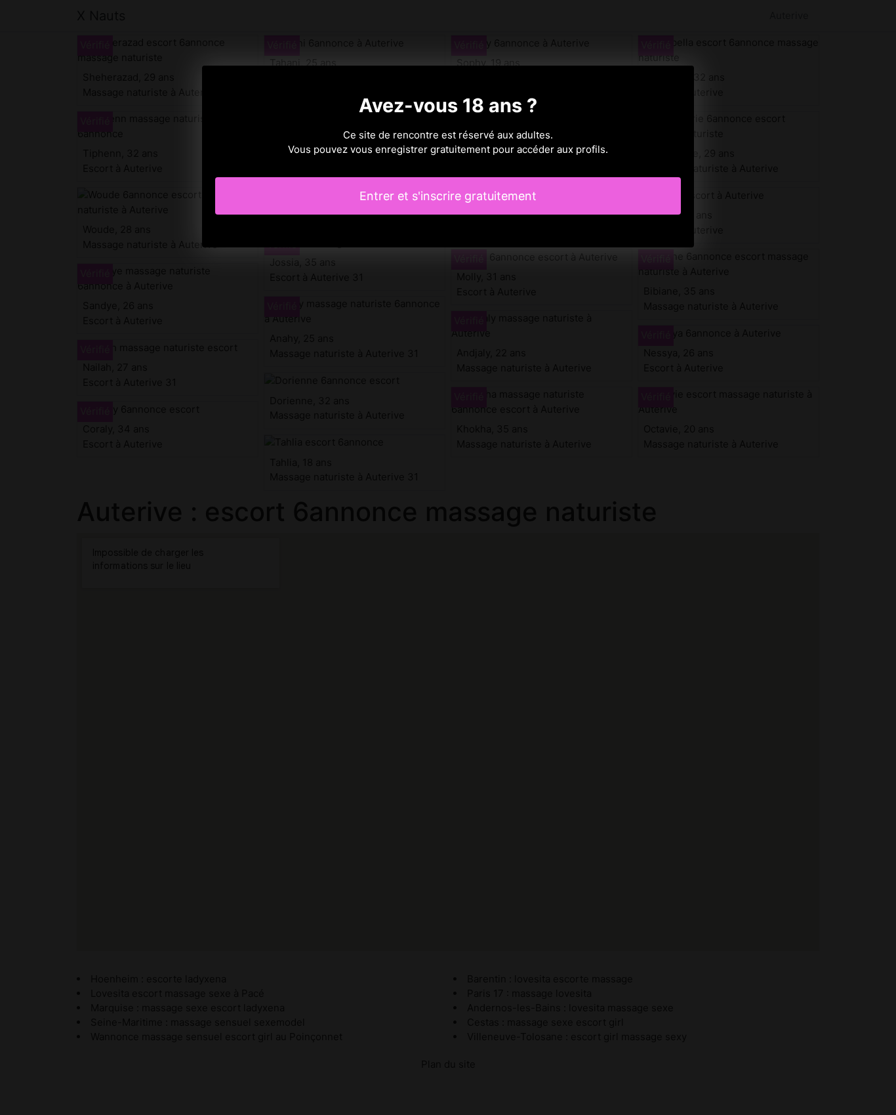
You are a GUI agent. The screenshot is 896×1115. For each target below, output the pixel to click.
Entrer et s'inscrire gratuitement (448, 196)
